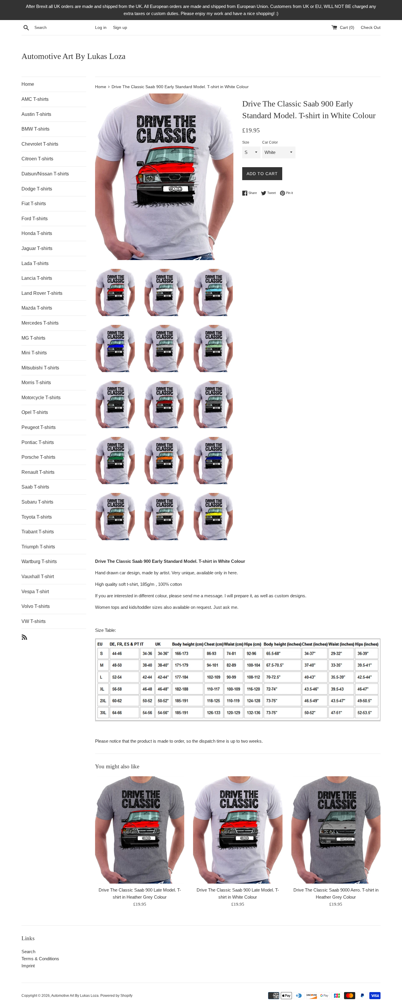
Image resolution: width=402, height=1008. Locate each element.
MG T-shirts (33, 338)
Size (245, 142)
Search (28, 951)
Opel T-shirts (34, 412)
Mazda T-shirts (36, 307)
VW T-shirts (33, 621)
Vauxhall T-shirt (37, 576)
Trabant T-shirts (37, 531)
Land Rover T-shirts (41, 293)
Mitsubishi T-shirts (40, 367)
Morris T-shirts (36, 382)
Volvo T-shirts (35, 606)
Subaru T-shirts (37, 501)
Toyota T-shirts (36, 516)
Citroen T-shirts (37, 158)
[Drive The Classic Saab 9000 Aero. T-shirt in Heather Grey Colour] (336, 830)
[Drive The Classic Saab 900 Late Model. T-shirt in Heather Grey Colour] (139, 830)
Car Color (270, 142)
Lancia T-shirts (36, 278)
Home (27, 84)
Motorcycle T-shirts (41, 397)
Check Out (371, 27)
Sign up (120, 27)
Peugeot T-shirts (38, 427)
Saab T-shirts (35, 486)
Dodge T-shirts (36, 188)
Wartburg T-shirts (39, 561)
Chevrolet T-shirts (39, 144)
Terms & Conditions (40, 958)
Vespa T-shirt (35, 591)
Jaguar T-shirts (36, 248)
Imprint (28, 965)
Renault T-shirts (37, 472)
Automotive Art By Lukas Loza (73, 56)
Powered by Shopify (116, 996)
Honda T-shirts (36, 233)
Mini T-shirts (34, 352)
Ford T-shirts (34, 218)
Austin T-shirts (36, 114)
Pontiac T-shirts (37, 442)
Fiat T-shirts (33, 203)
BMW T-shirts (35, 128)
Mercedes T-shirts (40, 322)
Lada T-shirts (35, 263)
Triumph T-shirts (38, 546)
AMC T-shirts (35, 99)
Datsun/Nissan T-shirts (45, 173)
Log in (101, 27)
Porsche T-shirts (38, 457)
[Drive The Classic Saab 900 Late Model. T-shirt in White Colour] (237, 830)
